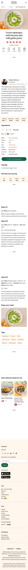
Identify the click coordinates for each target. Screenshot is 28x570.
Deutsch (3, 524)
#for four (4, 343)
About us (3, 491)
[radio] (7, 42)
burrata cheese (13, 147)
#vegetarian (5, 336)
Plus (3, 498)
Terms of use (4, 511)
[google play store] (14, 477)
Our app (3, 496)
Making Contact (5, 539)
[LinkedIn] (16, 453)
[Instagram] (5, 453)
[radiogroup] (14, 42)
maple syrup (12, 145)
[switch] (7, 134)
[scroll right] (26, 389)
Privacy (3, 513)
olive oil (11, 140)
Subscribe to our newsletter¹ (8, 457)
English (9, 524)
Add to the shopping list (15, 159)
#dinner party (6, 339)
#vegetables (12, 343)
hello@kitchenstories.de (14, 555)
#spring (20, 343)
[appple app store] (14, 474)
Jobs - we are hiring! (6, 489)
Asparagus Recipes (12, 7)
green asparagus (13, 138)
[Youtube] (11, 453)
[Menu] (2, 2)
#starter (13, 336)
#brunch (14, 339)
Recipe (2, 7)
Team (2, 493)
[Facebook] (2, 453)
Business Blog (5, 537)
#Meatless (21, 339)
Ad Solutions (4, 535)
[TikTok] (8, 453)
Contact (3, 517)
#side (18, 336)
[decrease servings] (3, 130)
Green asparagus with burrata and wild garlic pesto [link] (20, 7)
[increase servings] (10, 130)
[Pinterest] (13, 453)
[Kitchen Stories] (14, 2)
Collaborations (5, 494)
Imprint (3, 509)
